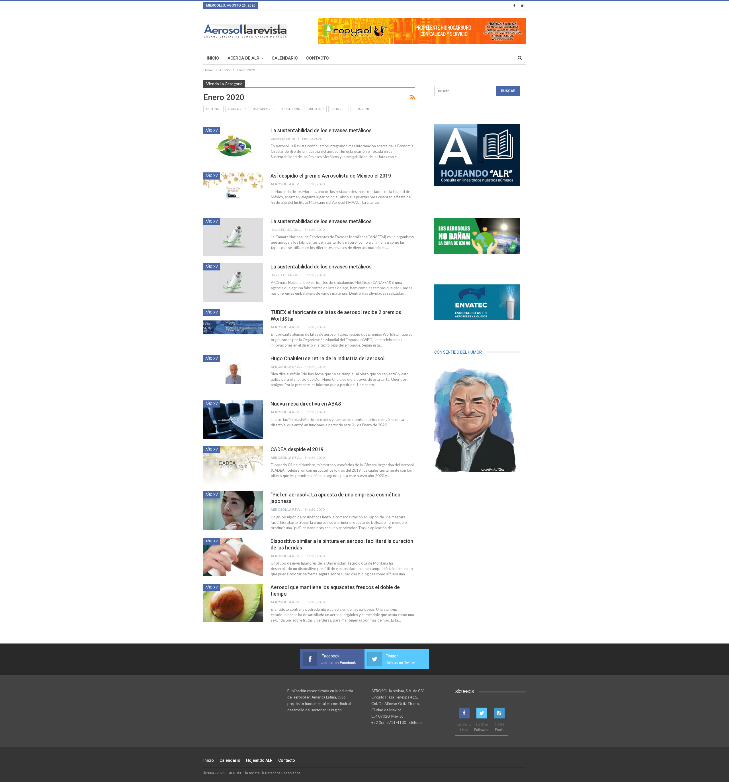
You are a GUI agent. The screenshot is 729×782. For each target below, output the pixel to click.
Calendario (285, 58)
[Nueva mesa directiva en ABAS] (233, 419)
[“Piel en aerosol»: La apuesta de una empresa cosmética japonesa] (233, 510)
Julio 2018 (316, 109)
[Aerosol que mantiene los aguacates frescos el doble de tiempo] (233, 603)
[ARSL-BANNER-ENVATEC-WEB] (477, 302)
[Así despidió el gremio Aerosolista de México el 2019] (233, 191)
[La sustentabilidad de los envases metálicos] (233, 146)
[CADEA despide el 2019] (233, 465)
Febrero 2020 (292, 109)
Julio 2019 (339, 109)
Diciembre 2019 (264, 109)
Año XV (211, 131)
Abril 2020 (213, 109)
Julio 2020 (361, 109)
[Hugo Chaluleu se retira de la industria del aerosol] (233, 374)
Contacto (317, 58)
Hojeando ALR (259, 760)
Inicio (213, 58)
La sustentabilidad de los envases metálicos (321, 130)
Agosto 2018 (237, 109)
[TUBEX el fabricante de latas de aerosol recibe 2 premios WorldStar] (233, 328)
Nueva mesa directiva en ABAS (306, 404)
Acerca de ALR (243, 58)
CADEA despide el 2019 (297, 449)
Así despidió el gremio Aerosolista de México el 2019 (331, 176)
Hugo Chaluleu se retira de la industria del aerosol (327, 358)
